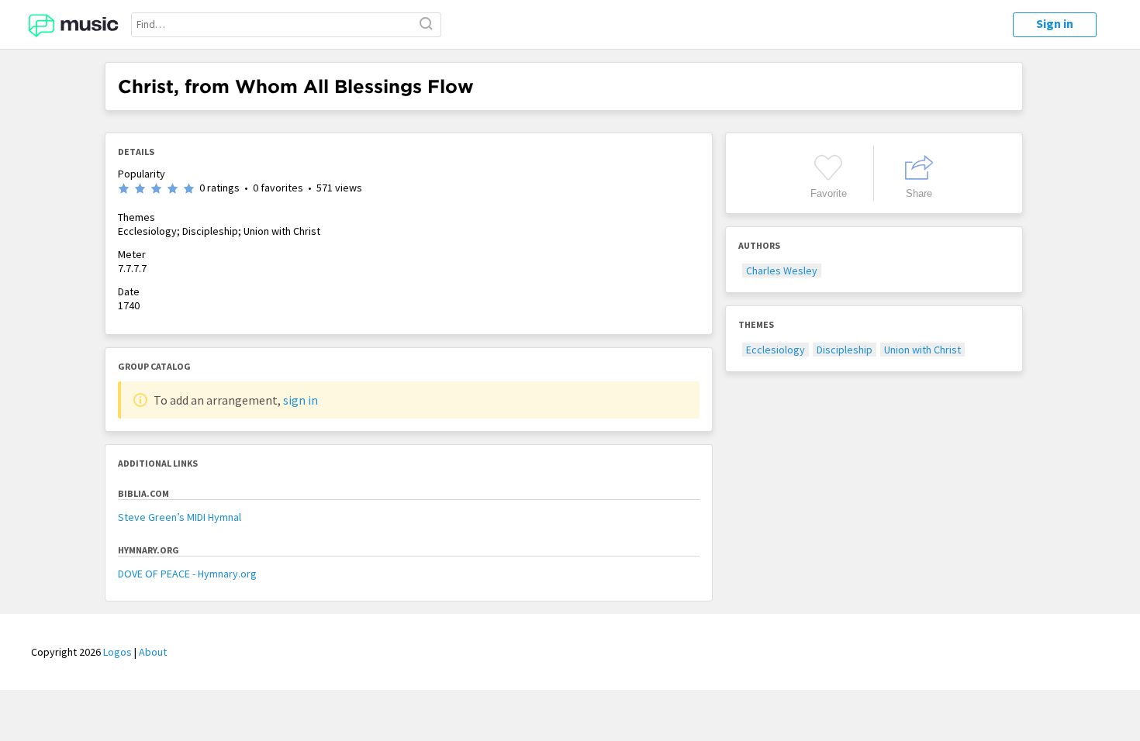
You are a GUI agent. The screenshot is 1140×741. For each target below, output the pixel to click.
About (153, 652)
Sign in (1054, 23)
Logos (117, 652)
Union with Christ (922, 350)
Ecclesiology (775, 350)
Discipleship (844, 350)
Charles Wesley (781, 270)
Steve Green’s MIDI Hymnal (179, 517)
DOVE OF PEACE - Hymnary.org (187, 574)
